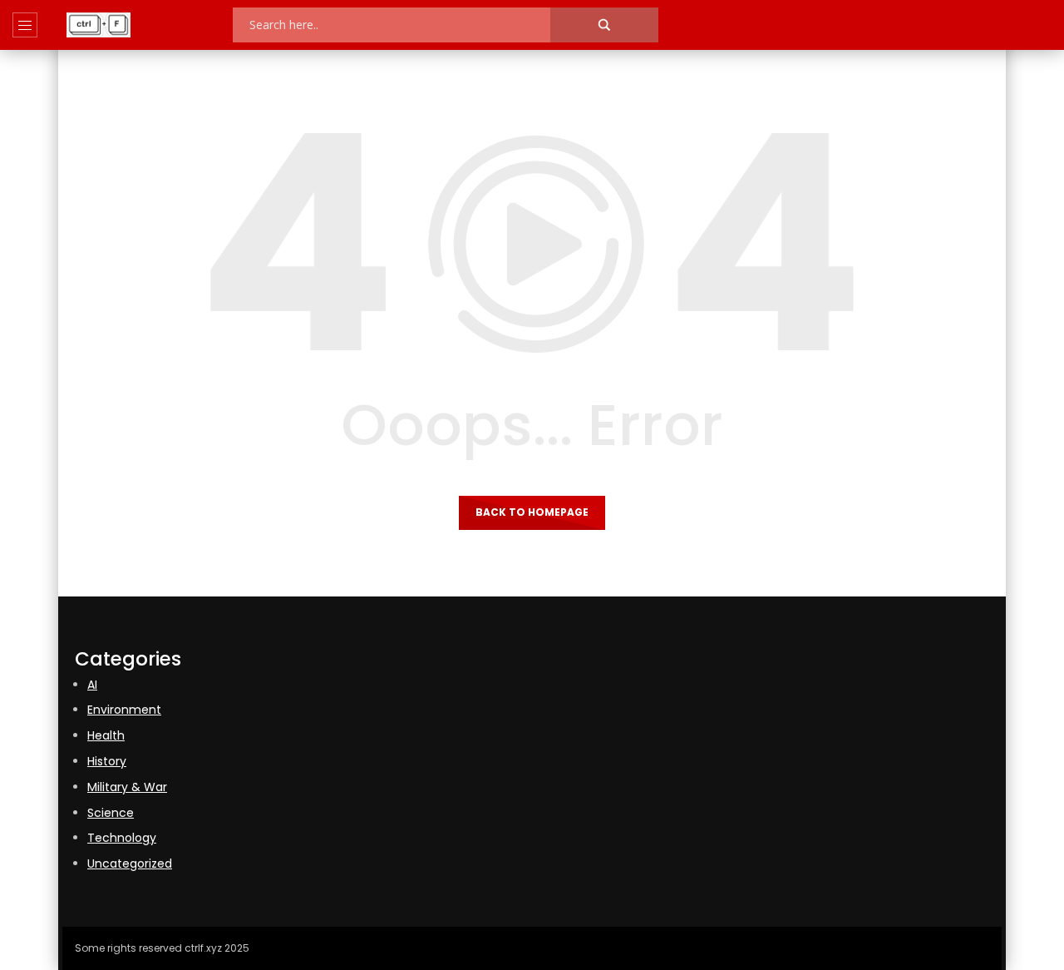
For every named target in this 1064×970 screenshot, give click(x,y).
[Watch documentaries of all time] (98, 24)
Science (110, 812)
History (106, 761)
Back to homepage (532, 512)
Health (106, 735)
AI (92, 684)
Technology (121, 837)
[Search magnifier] (604, 24)
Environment (124, 709)
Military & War (127, 787)
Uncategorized (129, 863)
